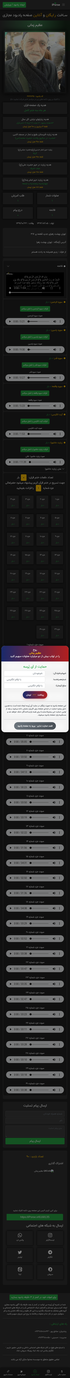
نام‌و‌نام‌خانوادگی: (59, 673)
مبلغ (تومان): (61, 685)
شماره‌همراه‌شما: (59, 679)
